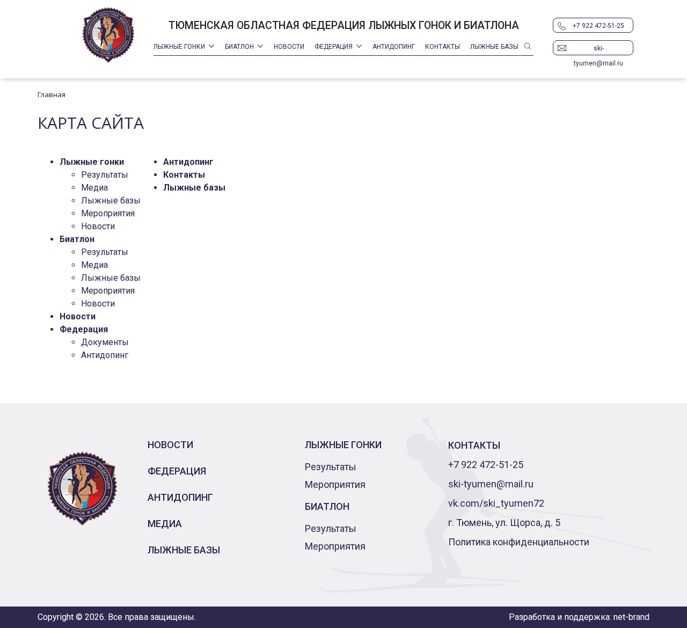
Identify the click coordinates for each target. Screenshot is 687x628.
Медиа (94, 187)
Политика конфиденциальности (518, 541)
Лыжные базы (494, 46)
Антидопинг (393, 46)
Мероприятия (108, 213)
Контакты (442, 46)
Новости (289, 46)
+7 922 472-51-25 (598, 26)
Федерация (334, 46)
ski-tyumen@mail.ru (598, 50)
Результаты (104, 175)
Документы (105, 342)
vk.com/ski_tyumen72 (496, 503)
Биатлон (239, 46)
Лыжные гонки (179, 46)
